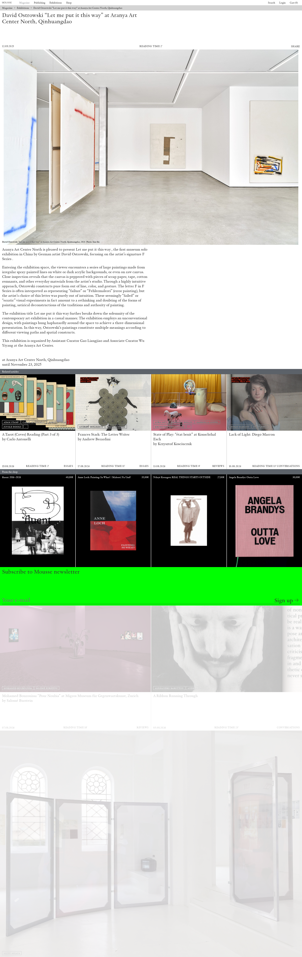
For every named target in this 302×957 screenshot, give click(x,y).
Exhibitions (55, 2)
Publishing (39, 2)
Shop (69, 2)
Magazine (24, 2)
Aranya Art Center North (26, 359)
